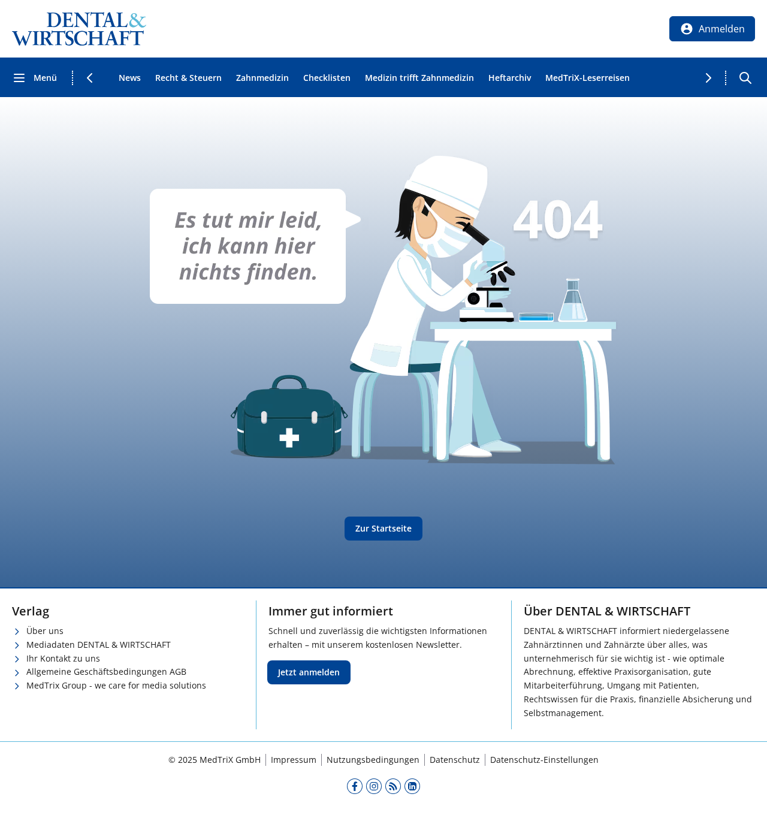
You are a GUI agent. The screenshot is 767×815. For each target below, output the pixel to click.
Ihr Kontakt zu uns (63, 658)
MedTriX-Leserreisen (587, 77)
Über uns (45, 630)
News (130, 77)
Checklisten (327, 77)
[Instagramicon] (374, 785)
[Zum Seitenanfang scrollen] (745, 793)
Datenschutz (455, 759)
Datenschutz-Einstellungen (544, 759)
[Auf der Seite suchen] (745, 77)
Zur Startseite (383, 528)
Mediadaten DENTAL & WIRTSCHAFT (98, 644)
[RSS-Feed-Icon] (393, 785)
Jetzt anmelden (309, 672)
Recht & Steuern (188, 77)
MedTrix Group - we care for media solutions (116, 685)
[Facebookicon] (354, 785)
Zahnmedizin (262, 77)
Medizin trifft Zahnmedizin (419, 77)
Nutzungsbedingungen (373, 759)
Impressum (293, 759)
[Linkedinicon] (412, 785)
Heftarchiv (509, 77)
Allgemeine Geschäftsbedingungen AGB (106, 671)
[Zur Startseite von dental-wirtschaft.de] (79, 29)
